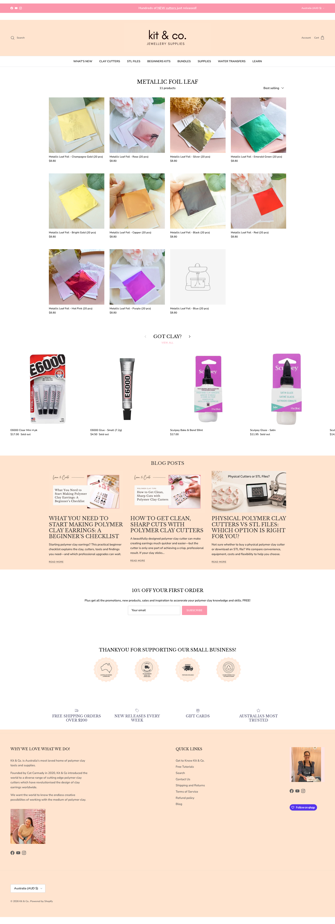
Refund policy (185, 798)
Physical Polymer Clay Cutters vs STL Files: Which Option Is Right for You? (249, 527)
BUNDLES (184, 61)
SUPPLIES (204, 61)
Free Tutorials (185, 767)
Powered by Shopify (41, 901)
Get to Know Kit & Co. (190, 761)
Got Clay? (167, 336)
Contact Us (183, 779)
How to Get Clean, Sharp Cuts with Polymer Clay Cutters (166, 524)
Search (180, 773)
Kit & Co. (24, 901)
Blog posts (167, 463)
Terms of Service (187, 792)
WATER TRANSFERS (231, 61)
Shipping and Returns (190, 785)
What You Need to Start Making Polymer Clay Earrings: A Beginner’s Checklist (86, 527)
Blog (179, 804)
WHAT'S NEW (82, 61)
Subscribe (195, 610)
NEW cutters (167, 8)
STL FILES (133, 61)
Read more (56, 561)
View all (167, 342)
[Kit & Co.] (167, 37)
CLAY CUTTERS (109, 61)
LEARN (257, 61)
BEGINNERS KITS (158, 61)
